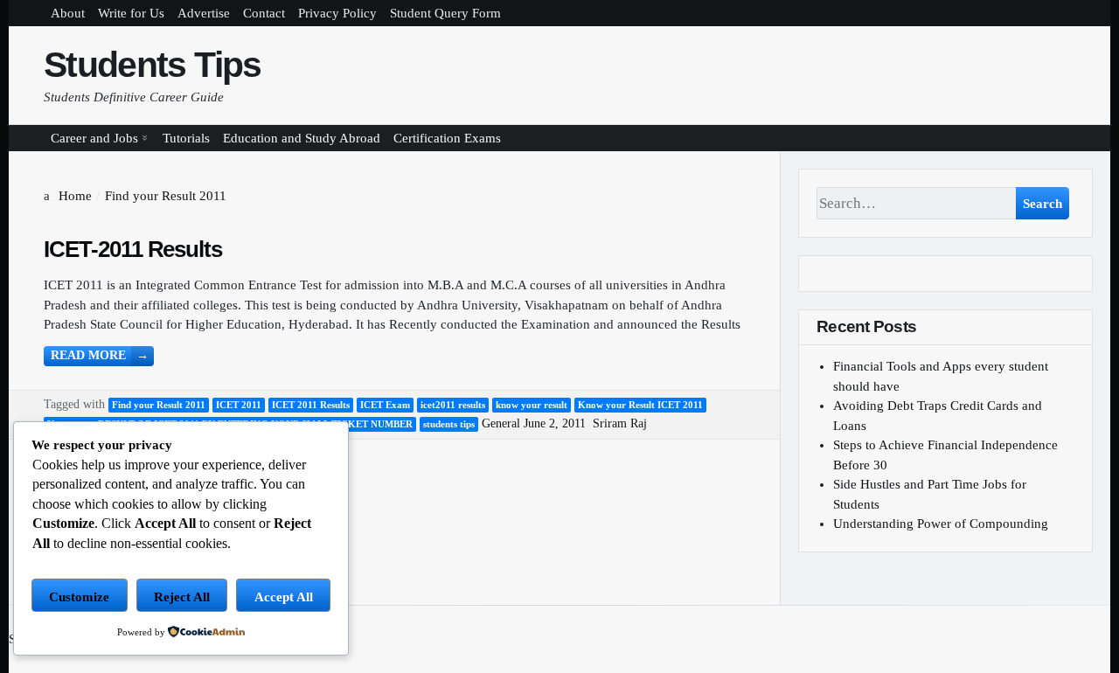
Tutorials (186, 138)
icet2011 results (452, 404)
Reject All (182, 597)
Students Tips (152, 65)
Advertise (203, 13)
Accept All (283, 597)
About (68, 13)
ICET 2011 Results (311, 404)
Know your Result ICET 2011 (640, 404)
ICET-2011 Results (133, 249)
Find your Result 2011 (158, 404)
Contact (264, 13)
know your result (531, 404)
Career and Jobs (94, 138)
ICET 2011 (238, 404)
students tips (449, 424)
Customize (79, 597)
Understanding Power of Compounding (940, 524)
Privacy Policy (337, 13)
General (501, 423)
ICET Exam (385, 404)
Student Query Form (445, 13)
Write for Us (131, 13)
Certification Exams (447, 138)
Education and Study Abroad (301, 138)
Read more (100, 355)
